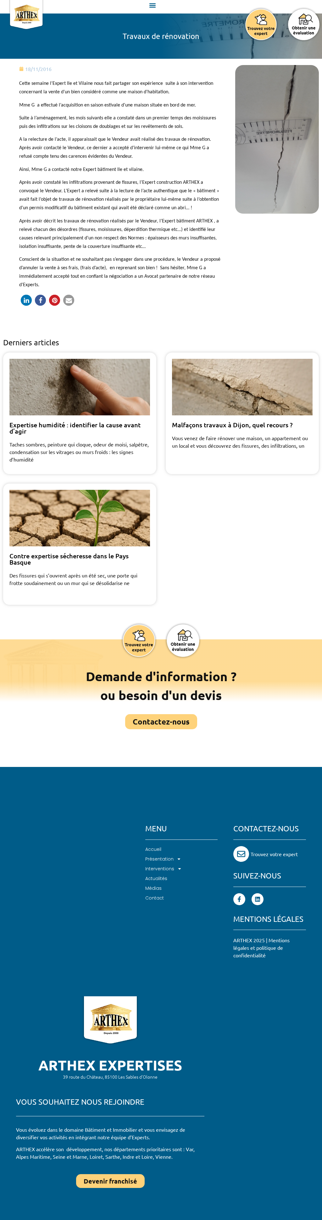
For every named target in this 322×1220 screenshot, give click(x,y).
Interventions (159, 869)
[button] (152, 5)
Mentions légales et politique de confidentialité (261, 947)
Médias (153, 888)
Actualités (156, 878)
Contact (154, 898)
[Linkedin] (258, 899)
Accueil (153, 849)
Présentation (159, 859)
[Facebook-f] (239, 899)
